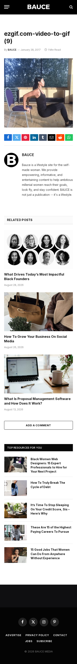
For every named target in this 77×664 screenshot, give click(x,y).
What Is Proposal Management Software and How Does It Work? (37, 401)
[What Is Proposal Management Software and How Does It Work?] (38, 374)
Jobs (28, 641)
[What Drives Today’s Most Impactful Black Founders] (38, 249)
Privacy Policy (37, 635)
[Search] (71, 7)
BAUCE (12, 49)
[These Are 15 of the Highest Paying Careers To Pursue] (15, 533)
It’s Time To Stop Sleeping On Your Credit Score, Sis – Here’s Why (50, 509)
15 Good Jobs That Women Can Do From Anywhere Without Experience (50, 554)
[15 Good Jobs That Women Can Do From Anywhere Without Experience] (15, 555)
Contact (60, 635)
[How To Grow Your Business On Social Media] (38, 311)
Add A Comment (38, 425)
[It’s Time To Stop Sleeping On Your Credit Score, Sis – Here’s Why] (15, 510)
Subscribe (44, 641)
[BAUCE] (38, 7)
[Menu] (6, 7)
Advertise (13, 635)
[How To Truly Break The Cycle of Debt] (15, 488)
